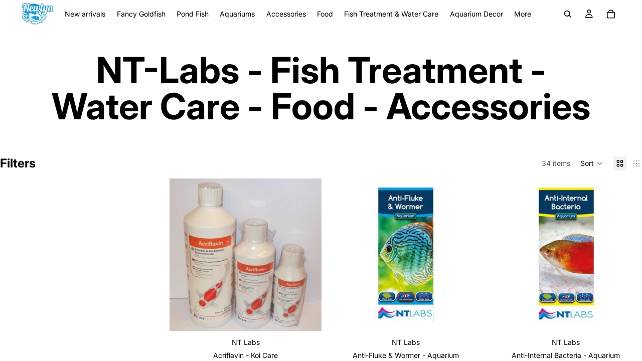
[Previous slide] (185, 255)
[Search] (568, 14)
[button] (591, 163)
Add (474, 315)
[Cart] (611, 14)
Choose (314, 315)
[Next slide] (306, 255)
